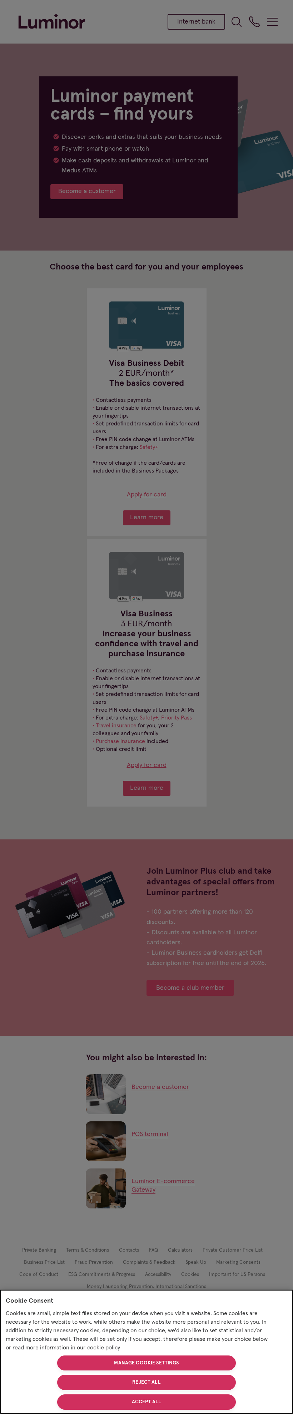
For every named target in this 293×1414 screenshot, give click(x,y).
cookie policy (103, 1347)
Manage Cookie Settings (146, 1362)
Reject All (146, 1382)
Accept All (146, 1401)
